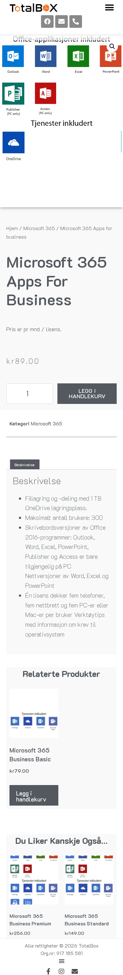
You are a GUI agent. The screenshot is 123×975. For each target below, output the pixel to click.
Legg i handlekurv (87, 393)
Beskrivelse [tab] (25, 464)
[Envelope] (61, 21)
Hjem (12, 228)
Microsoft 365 (39, 228)
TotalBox (89, 945)
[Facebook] (47, 21)
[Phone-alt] (75, 21)
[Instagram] (61, 971)
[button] (109, 7)
